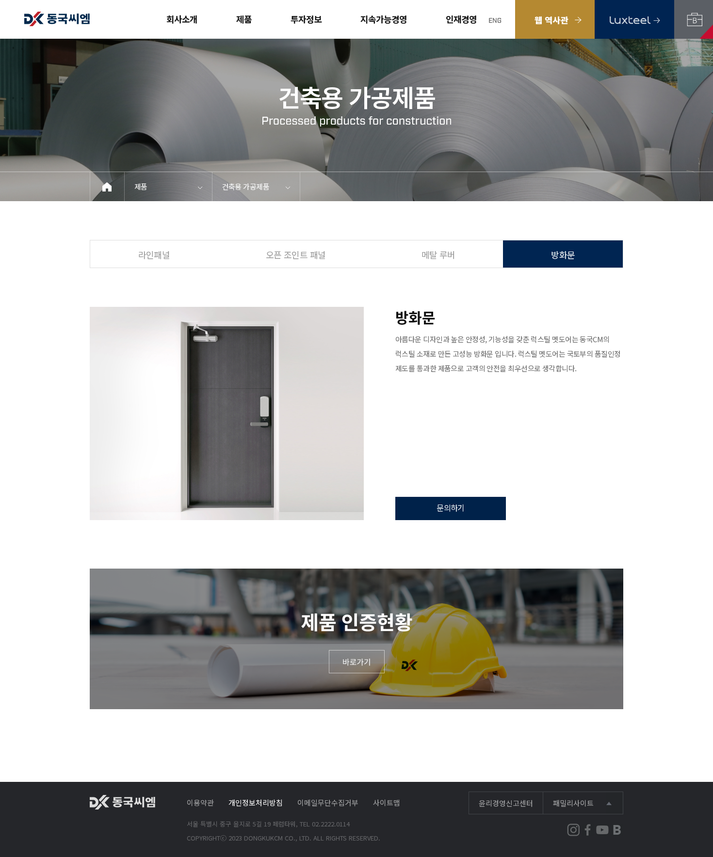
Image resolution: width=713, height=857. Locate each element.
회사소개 (181, 19)
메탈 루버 (438, 254)
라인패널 (154, 254)
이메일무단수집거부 (327, 802)
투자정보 (306, 19)
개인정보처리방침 (255, 802)
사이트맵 (386, 802)
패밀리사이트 (573, 803)
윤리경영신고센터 (506, 803)
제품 (244, 19)
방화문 (563, 254)
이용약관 (200, 802)
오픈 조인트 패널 (296, 254)
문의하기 (451, 507)
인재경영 (461, 19)
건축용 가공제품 (246, 186)
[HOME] (107, 186)
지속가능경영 (383, 19)
